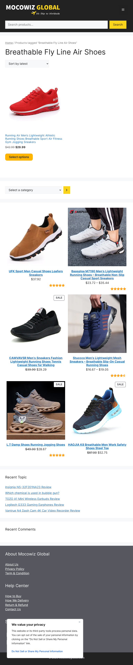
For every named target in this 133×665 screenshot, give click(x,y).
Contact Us (13, 609)
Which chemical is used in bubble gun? (32, 493)
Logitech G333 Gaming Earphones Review (34, 504)
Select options (19, 157)
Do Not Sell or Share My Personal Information (37, 651)
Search (118, 24)
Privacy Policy (14, 569)
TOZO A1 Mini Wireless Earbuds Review (32, 499)
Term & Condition (17, 573)
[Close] (79, 622)
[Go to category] (66, 190)
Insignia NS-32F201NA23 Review (28, 487)
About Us (11, 564)
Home (9, 42)
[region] (45, 638)
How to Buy (13, 596)
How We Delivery (17, 600)
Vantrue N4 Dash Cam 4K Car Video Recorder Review (42, 510)
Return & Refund (16, 605)
